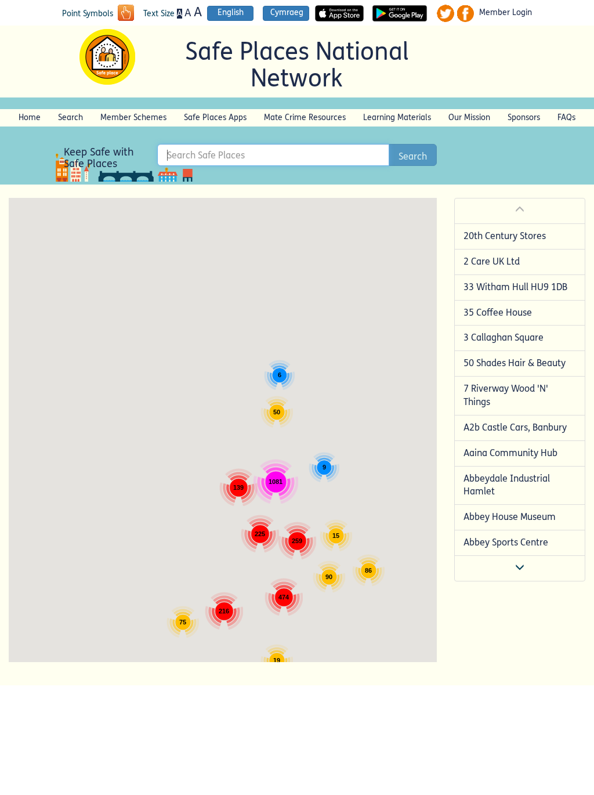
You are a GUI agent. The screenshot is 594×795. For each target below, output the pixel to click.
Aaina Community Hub (510, 452)
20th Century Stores (504, 235)
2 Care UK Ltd (491, 261)
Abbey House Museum (509, 516)
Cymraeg (286, 12)
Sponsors (524, 117)
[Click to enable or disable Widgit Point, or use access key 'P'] (126, 14)
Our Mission (469, 117)
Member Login (505, 12)
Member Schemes (133, 117)
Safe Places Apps (215, 117)
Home (30, 117)
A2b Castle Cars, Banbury (515, 427)
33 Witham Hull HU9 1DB (515, 286)
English (231, 12)
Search (70, 117)
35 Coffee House (497, 312)
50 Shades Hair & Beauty (514, 362)
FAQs (566, 117)
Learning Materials (397, 117)
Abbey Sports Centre (505, 542)
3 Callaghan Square (503, 337)
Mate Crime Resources (305, 117)
